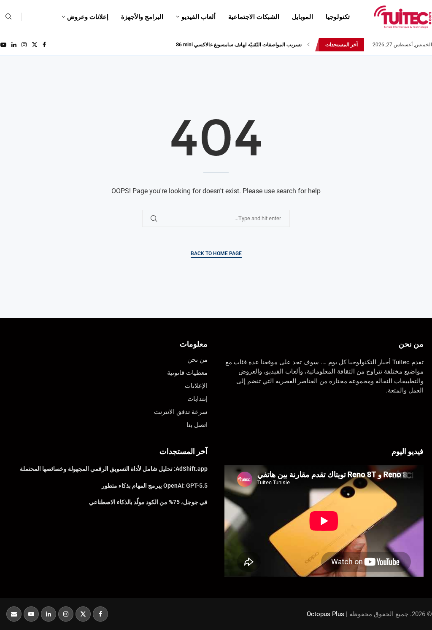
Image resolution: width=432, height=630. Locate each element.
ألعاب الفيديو (198, 17)
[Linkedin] (14, 44)
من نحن (411, 343)
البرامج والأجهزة (142, 17)
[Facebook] (44, 44)
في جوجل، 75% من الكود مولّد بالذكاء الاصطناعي (148, 502)
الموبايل (302, 17)
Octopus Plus (325, 614)
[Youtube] (3, 44)
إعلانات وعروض (87, 17)
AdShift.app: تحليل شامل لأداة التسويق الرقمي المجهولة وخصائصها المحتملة (114, 468)
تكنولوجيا (338, 17)
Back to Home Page (216, 253)
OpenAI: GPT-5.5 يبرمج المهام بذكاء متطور (155, 485)
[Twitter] (34, 44)
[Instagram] (24, 44)
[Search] (8, 16)
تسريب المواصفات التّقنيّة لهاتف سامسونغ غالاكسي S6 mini (239, 45)
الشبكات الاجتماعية (253, 17)
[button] (308, 44)
